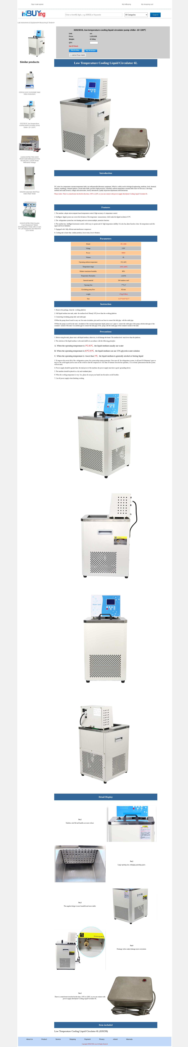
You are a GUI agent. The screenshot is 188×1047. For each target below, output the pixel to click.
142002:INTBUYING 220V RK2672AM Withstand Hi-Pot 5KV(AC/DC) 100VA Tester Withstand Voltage (30, 159)
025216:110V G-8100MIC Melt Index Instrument (29, 93)
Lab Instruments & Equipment (28, 23)
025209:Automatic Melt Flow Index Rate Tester (29, 193)
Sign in (33, 4)
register (40, 4)
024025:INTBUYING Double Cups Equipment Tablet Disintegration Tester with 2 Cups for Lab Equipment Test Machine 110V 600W (29, 226)
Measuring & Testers (46, 23)
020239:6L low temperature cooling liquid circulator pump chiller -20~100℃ (29, 125)
